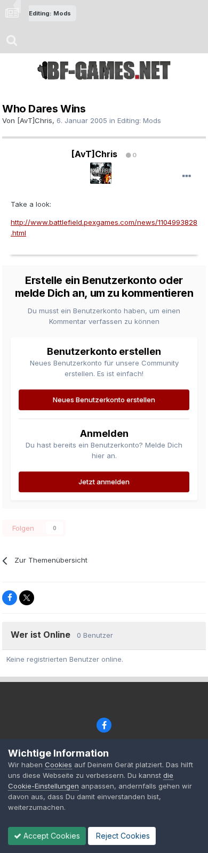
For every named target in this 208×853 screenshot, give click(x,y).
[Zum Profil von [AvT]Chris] (100, 173)
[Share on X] (26, 597)
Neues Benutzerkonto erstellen (104, 399)
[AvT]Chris (34, 120)
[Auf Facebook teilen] (9, 597)
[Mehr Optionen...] (186, 176)
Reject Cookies (122, 835)
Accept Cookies (50, 835)
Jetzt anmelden (104, 481)
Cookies (58, 764)
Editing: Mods (139, 120)
